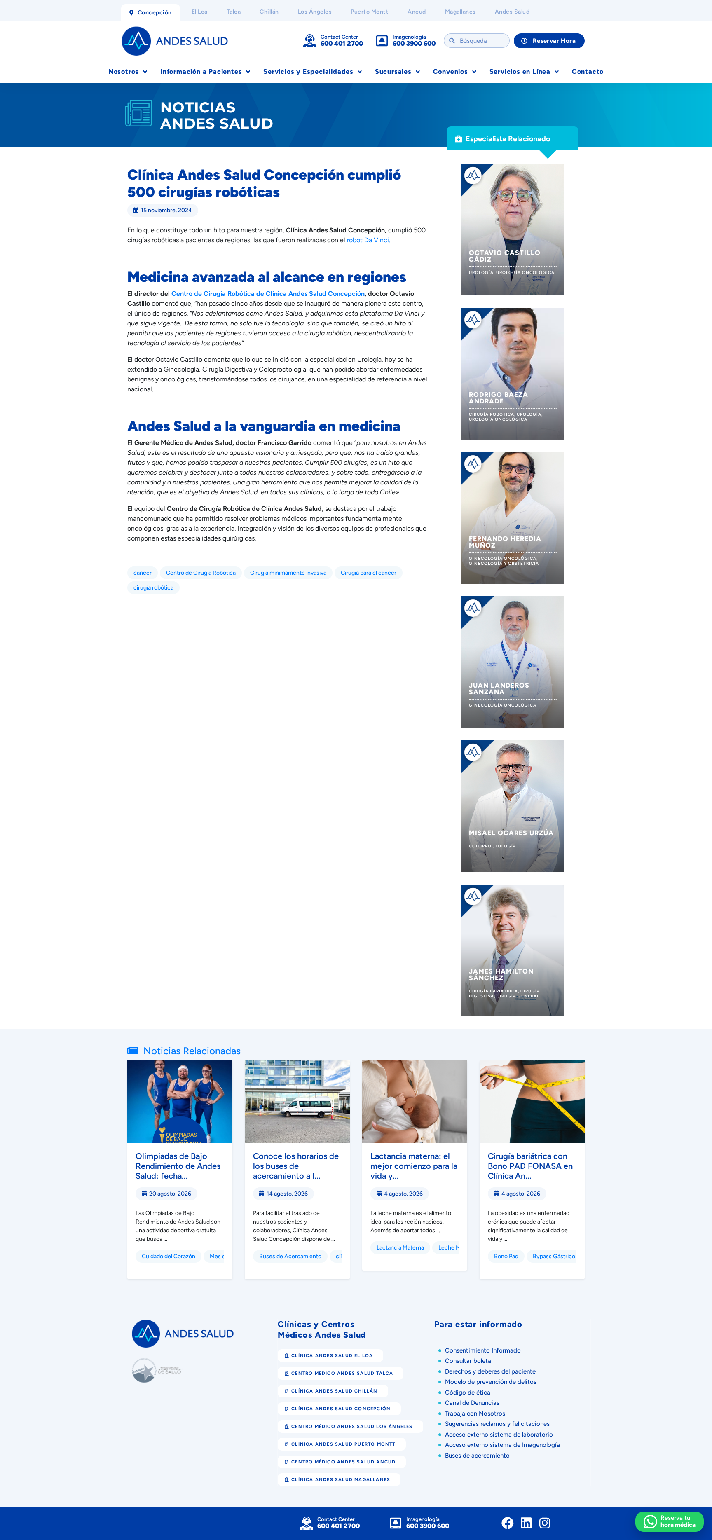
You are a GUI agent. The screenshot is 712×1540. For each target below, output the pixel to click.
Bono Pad (506, 1256)
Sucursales (393, 71)
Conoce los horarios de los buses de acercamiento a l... (296, 1166)
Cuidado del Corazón (168, 1256)
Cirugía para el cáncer (368, 572)
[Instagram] (544, 1523)
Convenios (450, 71)
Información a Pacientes (201, 71)
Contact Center (339, 37)
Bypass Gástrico (554, 1256)
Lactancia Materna (400, 1247)
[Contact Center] (309, 40)
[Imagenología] (382, 40)
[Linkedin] (526, 1523)
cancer (143, 572)
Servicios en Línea (520, 71)
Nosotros (123, 71)
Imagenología (409, 37)
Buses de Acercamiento (290, 1256)
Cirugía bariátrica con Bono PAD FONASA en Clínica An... (530, 1166)
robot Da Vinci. (368, 240)
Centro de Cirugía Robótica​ (201, 572)
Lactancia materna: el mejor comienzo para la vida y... (413, 1166)
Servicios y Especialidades (308, 71)
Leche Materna (457, 1247)
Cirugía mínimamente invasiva (288, 572)
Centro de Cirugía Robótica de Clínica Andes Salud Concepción (268, 293)
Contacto (588, 71)
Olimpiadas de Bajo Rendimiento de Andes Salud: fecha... (178, 1166)
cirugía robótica (153, 587)
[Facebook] (507, 1523)
